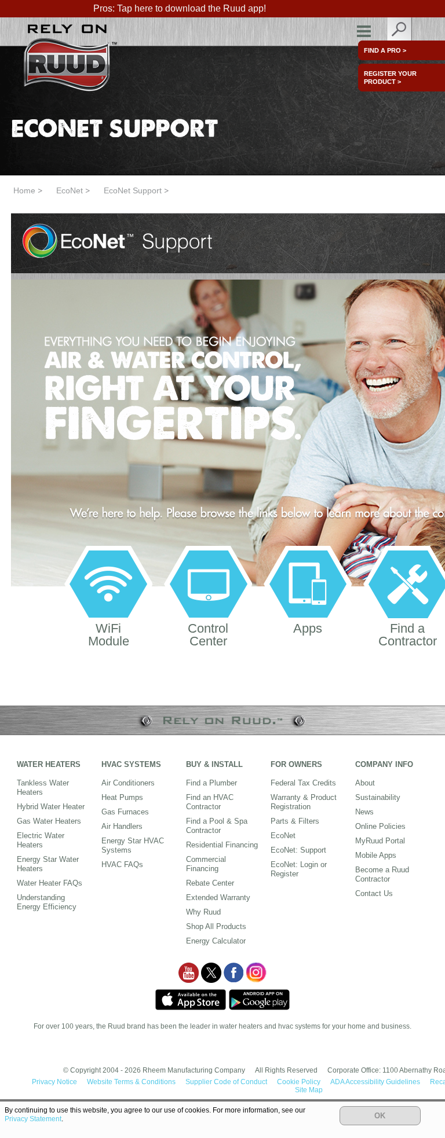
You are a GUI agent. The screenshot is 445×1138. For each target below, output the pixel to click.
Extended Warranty (218, 897)
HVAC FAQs (122, 864)
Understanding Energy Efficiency (46, 902)
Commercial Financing (206, 864)
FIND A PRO (385, 50)
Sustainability (377, 797)
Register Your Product (390, 77)
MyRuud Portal (380, 840)
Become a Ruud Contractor (382, 874)
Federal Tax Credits (303, 783)
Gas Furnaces (125, 811)
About (365, 783)
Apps (307, 628)
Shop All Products (216, 926)
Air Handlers (122, 826)
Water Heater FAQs (49, 883)
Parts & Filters (295, 821)
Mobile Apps (375, 855)
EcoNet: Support (298, 850)
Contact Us (374, 893)
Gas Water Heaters (49, 821)
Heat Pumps (122, 797)
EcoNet (69, 190)
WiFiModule (108, 634)
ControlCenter (208, 634)
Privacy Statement (33, 1119)
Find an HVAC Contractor (210, 802)
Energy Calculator (216, 941)
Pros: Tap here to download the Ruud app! (179, 8)
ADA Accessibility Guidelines (375, 1082)
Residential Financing (222, 844)
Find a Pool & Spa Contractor (216, 826)
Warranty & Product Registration (304, 802)
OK (379, 1115)
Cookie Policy (298, 1082)
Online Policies (380, 826)
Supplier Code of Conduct (226, 1082)
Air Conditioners (128, 783)
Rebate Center (210, 883)
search (400, 31)
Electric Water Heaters (40, 840)
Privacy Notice (54, 1082)
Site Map (309, 1090)
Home (24, 190)
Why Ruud (203, 912)
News (364, 811)
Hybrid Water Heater (51, 806)
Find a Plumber (211, 783)
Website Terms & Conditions (131, 1082)
